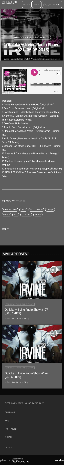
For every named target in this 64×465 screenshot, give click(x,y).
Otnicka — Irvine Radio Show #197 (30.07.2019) (26, 311)
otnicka (20, 201)
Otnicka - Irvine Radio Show (31, 37)
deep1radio (36, 210)
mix (16, 214)
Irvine (6, 214)
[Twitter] (12, 448)
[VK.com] (9, 448)
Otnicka (26, 214)
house (50, 210)
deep (23, 210)
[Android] (14, 448)
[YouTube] (6, 448)
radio (38, 214)
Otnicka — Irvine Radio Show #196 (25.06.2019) (26, 375)
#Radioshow (10, 210)
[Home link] (11, 4)
